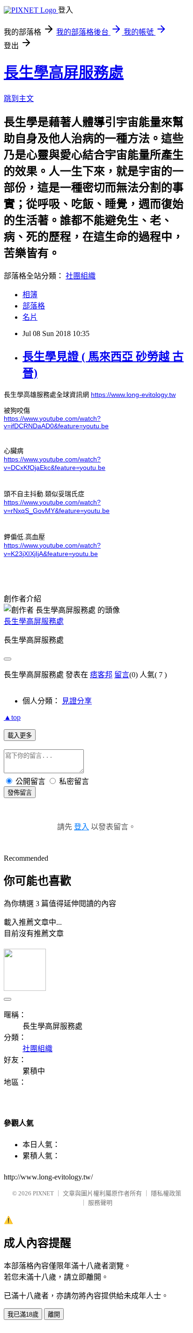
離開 (54, 1314)
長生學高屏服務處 (64, 72)
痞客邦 (101, 675)
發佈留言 (19, 792)
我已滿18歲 (22, 1314)
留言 (121, 675)
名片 (29, 317)
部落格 (33, 306)
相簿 (29, 295)
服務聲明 (100, 1202)
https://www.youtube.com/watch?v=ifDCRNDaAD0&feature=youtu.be (56, 422)
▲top (12, 717)
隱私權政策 (166, 1193)
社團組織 (81, 276)
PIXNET (43, 1193)
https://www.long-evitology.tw (133, 394)
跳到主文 (19, 99)
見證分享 (77, 701)
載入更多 (19, 735)
